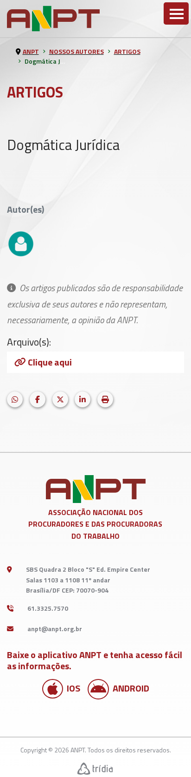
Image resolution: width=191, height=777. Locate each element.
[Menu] (176, 13)
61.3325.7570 (47, 608)
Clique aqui (50, 362)
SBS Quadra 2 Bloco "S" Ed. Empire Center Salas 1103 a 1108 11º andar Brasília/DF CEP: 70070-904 (88, 579)
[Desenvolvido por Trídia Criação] (95, 768)
